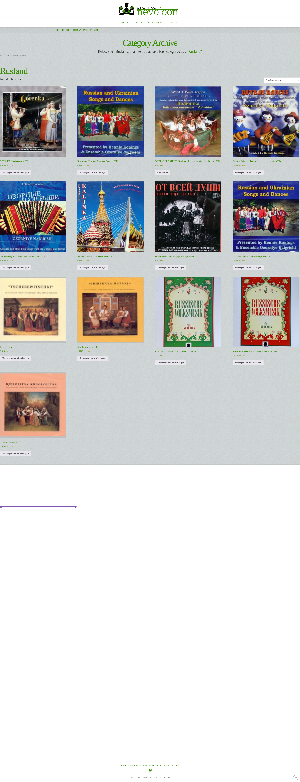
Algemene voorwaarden (165, 766)
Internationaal (12, 55)
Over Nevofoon (129, 766)
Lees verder (162, 172)
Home (2, 55)
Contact (145, 766)
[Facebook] (150, 770)
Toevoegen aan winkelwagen (15, 172)
